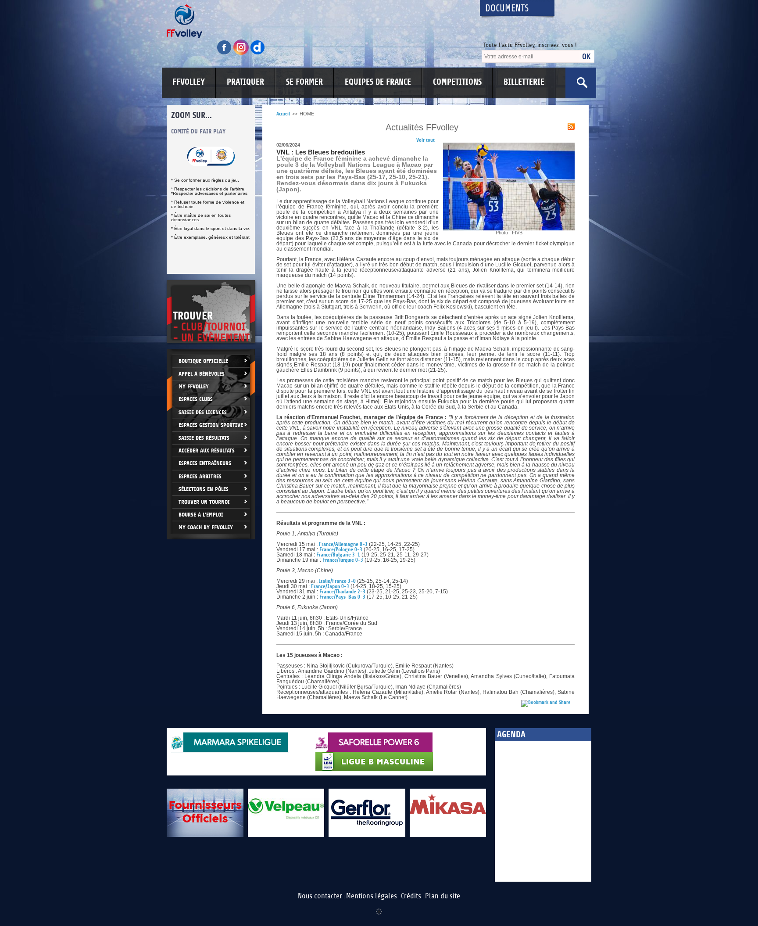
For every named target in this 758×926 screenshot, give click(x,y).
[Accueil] (315, 21)
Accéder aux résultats (207, 450)
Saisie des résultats (204, 437)
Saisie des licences (203, 412)
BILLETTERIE (524, 82)
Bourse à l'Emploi (201, 514)
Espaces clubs (196, 399)
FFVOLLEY (188, 82)
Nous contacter (320, 896)
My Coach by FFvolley (206, 527)
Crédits (411, 896)
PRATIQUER (245, 82)
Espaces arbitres (200, 476)
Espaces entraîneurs (205, 463)
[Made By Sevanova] (379, 907)
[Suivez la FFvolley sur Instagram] (241, 53)
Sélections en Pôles (204, 489)
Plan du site (442, 896)
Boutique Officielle (203, 361)
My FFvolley (194, 386)
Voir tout (425, 140)
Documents (507, 8)
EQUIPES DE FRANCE (378, 82)
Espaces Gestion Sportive (211, 425)
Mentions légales (371, 896)
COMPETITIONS (457, 82)
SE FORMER (304, 82)
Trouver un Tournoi (204, 502)
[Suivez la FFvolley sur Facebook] (225, 53)
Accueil (283, 113)
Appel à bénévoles (202, 373)
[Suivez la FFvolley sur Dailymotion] (257, 53)
